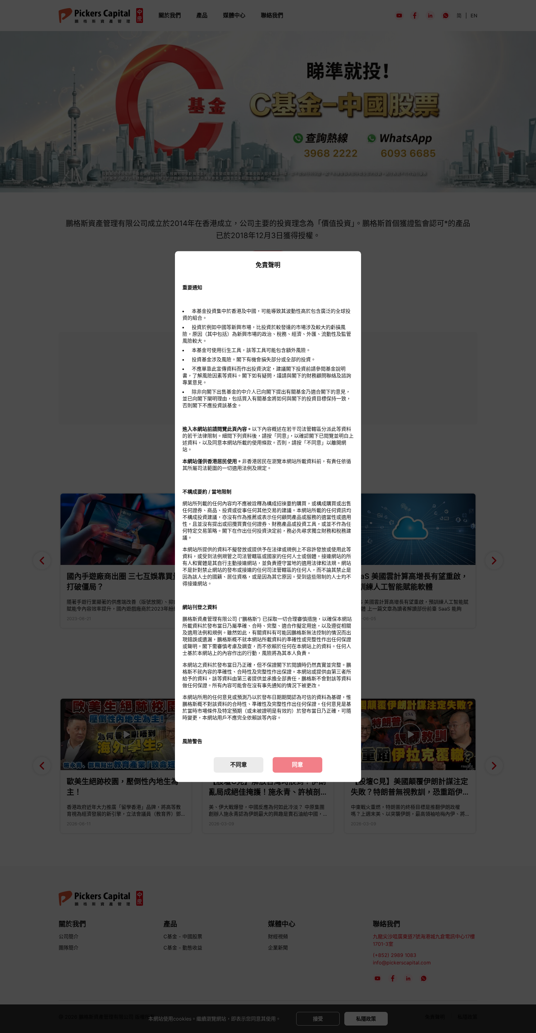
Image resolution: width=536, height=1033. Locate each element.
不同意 (238, 764)
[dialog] (268, 516)
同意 (297, 764)
